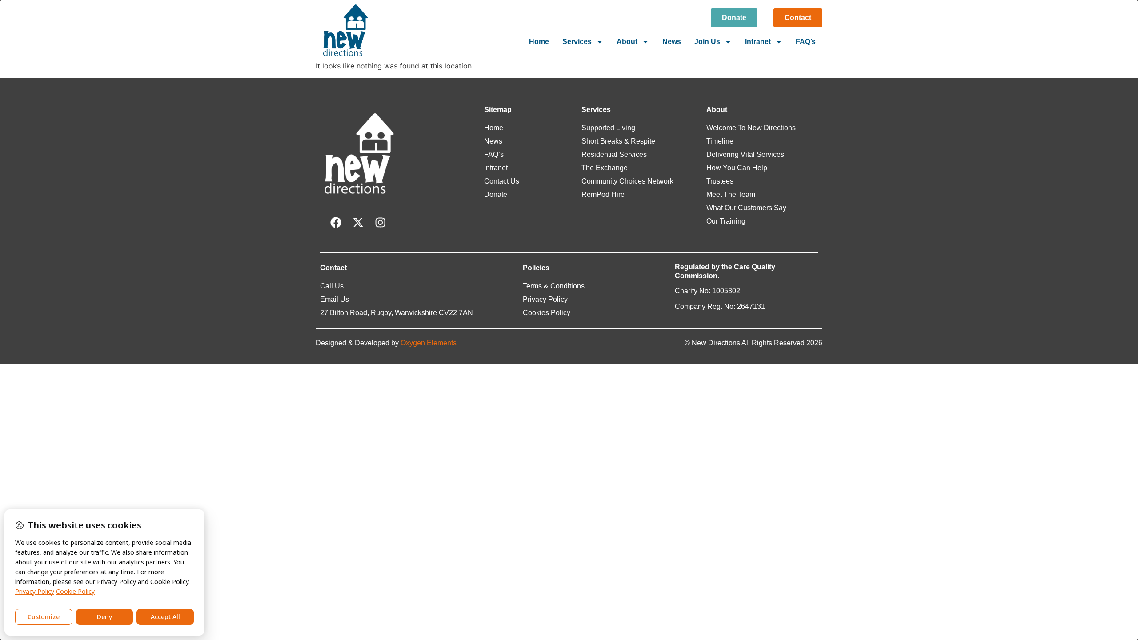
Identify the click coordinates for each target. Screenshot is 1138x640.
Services (577, 41)
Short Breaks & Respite (618, 141)
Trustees (719, 181)
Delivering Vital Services (745, 154)
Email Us (334, 299)
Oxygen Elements (429, 343)
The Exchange (604, 168)
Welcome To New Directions (751, 128)
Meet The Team (730, 194)
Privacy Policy (545, 299)
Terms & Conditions (554, 286)
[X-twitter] (358, 223)
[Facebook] (336, 223)
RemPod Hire (603, 194)
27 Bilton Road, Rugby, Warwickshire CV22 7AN (396, 312)
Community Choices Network (627, 181)
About (627, 41)
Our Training (725, 221)
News (671, 41)
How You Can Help (736, 168)
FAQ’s (806, 41)
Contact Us (501, 181)
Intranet (758, 41)
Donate (495, 194)
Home (539, 41)
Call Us (332, 286)
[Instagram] (380, 223)
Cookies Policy (546, 312)
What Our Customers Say (746, 208)
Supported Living (608, 128)
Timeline (719, 141)
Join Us (707, 41)
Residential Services (614, 154)
